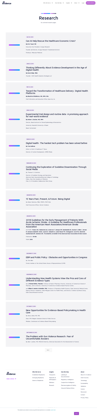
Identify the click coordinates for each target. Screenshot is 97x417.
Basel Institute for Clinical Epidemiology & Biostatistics (46, 122)
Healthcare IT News (41, 149)
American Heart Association (33, 177)
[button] (48, 2)
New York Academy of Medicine (39, 179)
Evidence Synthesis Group (79, 290)
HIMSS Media (48, 152)
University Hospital (31, 125)
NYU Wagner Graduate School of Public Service (42, 318)
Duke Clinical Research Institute (34, 292)
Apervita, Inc (51, 99)
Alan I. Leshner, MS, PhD (34, 341)
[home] (7, 2)
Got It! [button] (76, 413)
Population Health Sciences (62, 288)
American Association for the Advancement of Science (64, 341)
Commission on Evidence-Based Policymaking (43, 321)
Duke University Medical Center (79, 288)
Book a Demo (90, 2)
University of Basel (43, 125)
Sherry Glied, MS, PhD (34, 315)
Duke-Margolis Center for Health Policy (52, 290)
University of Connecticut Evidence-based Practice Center (57, 285)
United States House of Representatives (50, 263)
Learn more (53, 410)
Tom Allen (30, 260)
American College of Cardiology (49, 177)
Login (83, 2)
